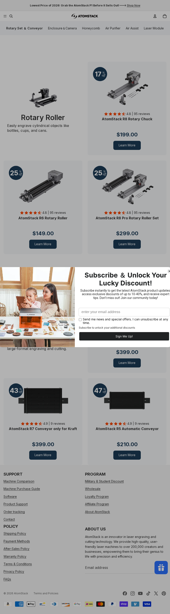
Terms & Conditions (18, 564)
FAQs (7, 579)
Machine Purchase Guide (22, 489)
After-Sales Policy (16, 549)
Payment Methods (17, 541)
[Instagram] (132, 593)
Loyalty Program (97, 496)
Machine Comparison (19, 481)
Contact (9, 519)
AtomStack (21, 593)
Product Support (16, 504)
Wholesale (92, 489)
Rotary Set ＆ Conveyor (24, 28)
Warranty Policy (15, 556)
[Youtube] (140, 593)
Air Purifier (112, 28)
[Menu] (5, 16)
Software (10, 496)
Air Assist (132, 28)
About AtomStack (97, 511)
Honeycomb (91, 28)
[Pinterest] (163, 593)
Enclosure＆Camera (62, 28)
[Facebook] (125, 593)
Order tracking (14, 511)
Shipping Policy (15, 533)
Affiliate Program (97, 504)
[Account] (155, 16)
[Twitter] (156, 593)
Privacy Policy (14, 571)
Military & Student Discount (104, 481)
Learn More (127, 145)
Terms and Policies (45, 593)
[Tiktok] (148, 593)
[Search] (11, 16)
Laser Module (154, 28)
